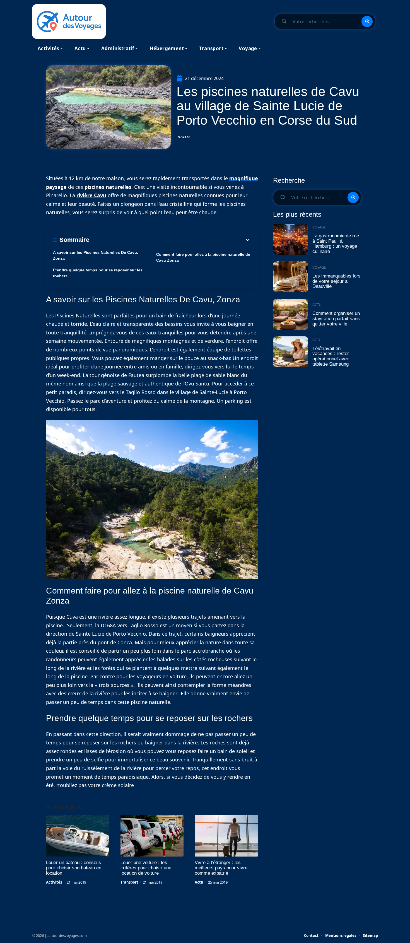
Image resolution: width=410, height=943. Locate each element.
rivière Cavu (91, 195)
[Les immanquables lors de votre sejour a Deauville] (290, 276)
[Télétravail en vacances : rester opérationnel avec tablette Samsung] (290, 351)
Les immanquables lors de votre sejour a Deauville (336, 281)
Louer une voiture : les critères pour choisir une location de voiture (145, 868)
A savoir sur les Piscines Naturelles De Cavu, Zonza (95, 255)
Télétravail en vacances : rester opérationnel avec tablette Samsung (330, 356)
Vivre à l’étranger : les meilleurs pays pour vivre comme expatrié (221, 868)
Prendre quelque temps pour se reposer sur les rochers (98, 273)
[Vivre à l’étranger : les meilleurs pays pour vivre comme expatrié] (226, 836)
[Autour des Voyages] (68, 21)
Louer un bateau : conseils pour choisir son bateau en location (73, 868)
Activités (54, 882)
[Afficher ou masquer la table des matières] (170, 240)
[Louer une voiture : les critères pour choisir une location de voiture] (152, 836)
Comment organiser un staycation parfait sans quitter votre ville (336, 318)
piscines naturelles (108, 187)
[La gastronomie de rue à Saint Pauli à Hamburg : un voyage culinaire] (290, 239)
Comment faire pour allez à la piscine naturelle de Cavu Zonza (203, 257)
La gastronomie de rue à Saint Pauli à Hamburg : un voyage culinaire (335, 243)
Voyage (184, 137)
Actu (199, 882)
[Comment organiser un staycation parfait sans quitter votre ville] (290, 314)
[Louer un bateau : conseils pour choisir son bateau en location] (77, 836)
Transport (129, 882)
